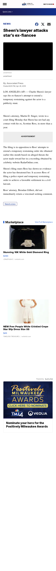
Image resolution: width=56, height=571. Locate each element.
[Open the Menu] (4, 4)
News (7, 23)
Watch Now (48, 4)
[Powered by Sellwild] (49, 379)
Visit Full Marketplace (44, 222)
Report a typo (10, 204)
